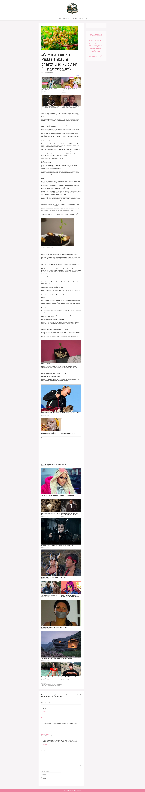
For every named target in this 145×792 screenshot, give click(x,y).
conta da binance (45, 734)
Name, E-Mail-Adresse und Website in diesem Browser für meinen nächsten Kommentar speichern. (61, 778)
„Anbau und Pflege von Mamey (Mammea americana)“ (51, 685)
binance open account (46, 701)
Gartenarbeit (44, 683)
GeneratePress (79, 790)
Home (59, 18)
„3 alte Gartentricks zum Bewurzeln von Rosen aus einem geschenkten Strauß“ (96, 45)
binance (43, 717)
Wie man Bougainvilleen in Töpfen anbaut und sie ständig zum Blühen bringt (96, 56)
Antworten (45, 711)
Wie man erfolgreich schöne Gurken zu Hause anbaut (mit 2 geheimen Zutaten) (95, 40)
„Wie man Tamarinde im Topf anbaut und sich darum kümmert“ (52, 684)
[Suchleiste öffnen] (86, 18)
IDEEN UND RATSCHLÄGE (78, 18)
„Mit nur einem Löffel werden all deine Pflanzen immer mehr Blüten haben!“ (96, 36)
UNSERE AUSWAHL (67, 18)
